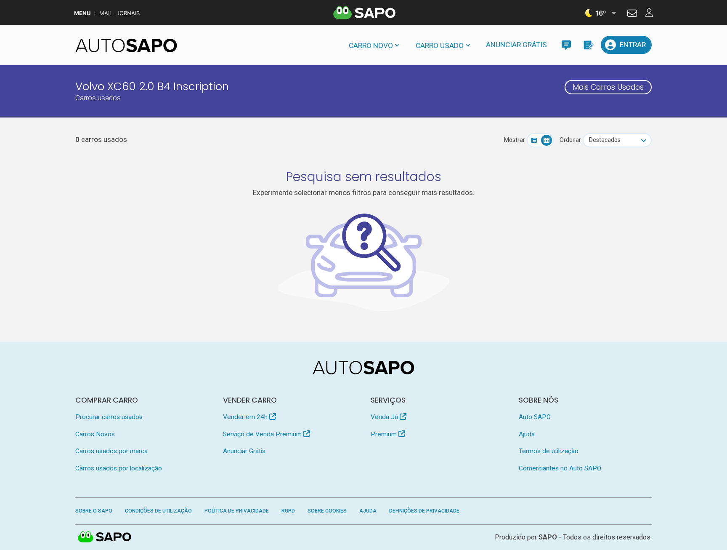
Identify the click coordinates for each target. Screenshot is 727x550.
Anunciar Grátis (516, 44)
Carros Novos (95, 434)
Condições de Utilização (158, 511)
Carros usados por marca (111, 451)
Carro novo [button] (371, 45)
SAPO (104, 537)
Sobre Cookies (327, 511)
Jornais (128, 13)
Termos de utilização (548, 451)
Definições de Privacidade (424, 511)
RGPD (288, 511)
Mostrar (514, 139)
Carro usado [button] (440, 45)
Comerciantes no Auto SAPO (560, 468)
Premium (384, 434)
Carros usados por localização (118, 468)
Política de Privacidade (236, 511)
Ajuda (527, 434)
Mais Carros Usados (608, 87)
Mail (105, 13)
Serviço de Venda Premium (263, 434)
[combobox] (617, 140)
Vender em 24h (246, 417)
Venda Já (385, 417)
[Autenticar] (632, 14)
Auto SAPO (535, 417)
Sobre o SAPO (93, 511)
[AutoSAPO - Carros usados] (126, 45)
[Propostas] (588, 45)
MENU (82, 13)
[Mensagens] (566, 45)
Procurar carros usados (109, 417)
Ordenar (570, 139)
